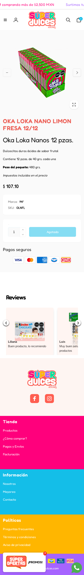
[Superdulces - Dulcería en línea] (42, 387)
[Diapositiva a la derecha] (77, 73)
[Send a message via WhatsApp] (76, 567)
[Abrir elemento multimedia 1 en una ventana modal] (42, 73)
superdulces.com (48, 568)
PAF (22, 201)
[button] (5, 20)
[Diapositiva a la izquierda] (7, 73)
